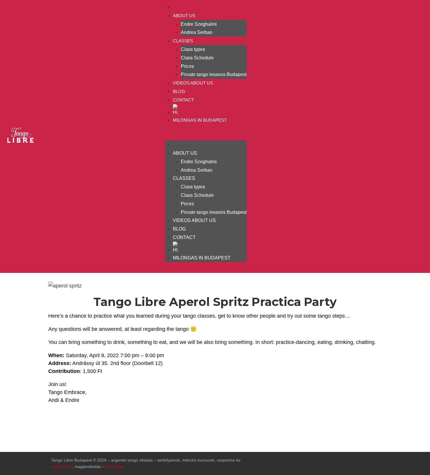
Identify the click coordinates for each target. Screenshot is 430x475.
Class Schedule (197, 57)
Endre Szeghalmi (199, 24)
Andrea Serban (196, 32)
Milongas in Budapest (200, 120)
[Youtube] (415, 135)
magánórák (61, 466)
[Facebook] (385, 135)
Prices (187, 66)
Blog (179, 91)
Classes (183, 40)
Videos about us (193, 82)
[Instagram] (400, 135)
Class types (193, 49)
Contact (183, 99)
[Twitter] (347, 462)
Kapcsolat (115, 466)
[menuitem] (210, 110)
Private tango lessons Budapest (214, 74)
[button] (206, 136)
